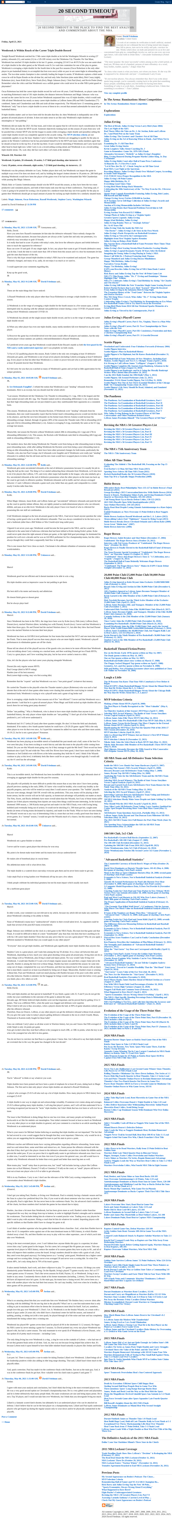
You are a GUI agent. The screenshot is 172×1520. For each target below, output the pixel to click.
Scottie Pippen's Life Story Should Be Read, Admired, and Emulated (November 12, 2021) (135, 388)
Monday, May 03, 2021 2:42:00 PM (20, 465)
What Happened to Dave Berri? (116, 1490)
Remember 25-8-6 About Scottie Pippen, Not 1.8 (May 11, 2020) (133, 380)
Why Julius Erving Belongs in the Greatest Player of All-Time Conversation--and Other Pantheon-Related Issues (132, 414)
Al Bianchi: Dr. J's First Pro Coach (120, 164)
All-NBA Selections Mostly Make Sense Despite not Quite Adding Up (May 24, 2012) (138, 800)
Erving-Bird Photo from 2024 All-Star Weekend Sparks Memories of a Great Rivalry (136, 307)
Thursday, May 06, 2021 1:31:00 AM (21, 1378)
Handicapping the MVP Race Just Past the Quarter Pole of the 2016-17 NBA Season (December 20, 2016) (136, 729)
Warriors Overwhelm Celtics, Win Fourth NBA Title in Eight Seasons (135, 1165)
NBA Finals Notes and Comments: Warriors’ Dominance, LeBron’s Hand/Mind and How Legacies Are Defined (134, 1279)
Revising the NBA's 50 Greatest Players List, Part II (127, 432)
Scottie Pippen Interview (115, 349)
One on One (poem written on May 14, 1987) (124, 658)
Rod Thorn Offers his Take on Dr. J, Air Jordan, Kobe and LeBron (134, 131)
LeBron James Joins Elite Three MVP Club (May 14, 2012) (131, 718)
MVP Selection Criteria (112, 1479)
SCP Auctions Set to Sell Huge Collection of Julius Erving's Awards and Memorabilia (136, 202)
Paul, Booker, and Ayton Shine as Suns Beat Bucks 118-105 (131, 1176)
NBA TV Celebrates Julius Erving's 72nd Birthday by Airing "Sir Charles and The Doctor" (138, 282)
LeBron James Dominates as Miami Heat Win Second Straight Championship (132, 1406)
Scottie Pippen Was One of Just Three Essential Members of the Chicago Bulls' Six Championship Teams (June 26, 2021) (137, 384)
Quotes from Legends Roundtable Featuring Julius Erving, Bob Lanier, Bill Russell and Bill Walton (136, 194)
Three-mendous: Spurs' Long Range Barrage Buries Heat (130, 1389)
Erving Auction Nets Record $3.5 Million (122, 212)
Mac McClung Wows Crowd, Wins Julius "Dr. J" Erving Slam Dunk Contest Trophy (135, 298)
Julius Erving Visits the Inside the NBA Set (123, 228)
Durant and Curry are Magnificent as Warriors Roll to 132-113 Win (135, 1294)
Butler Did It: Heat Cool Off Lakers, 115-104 (124, 1210)
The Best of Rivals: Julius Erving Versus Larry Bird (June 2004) (133, 126)
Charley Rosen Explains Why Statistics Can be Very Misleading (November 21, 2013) (133, 959)
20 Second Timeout (86, 11)
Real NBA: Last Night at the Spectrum (121, 169)
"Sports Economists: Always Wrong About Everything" (127, 1487)
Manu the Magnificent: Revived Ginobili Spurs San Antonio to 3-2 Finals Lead (137, 1395)
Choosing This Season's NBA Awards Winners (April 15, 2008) (132, 768)
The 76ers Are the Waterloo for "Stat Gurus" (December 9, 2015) (133, 974)
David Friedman (48, 281)
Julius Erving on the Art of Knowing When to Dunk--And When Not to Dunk (136, 140)
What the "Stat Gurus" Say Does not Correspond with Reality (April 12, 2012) (137, 950)
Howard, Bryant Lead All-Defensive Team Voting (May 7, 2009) (133, 771)
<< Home (6, 1422)
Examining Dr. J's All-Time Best (118, 143)
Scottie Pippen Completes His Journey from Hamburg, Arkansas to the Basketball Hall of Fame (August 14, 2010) (136, 367)
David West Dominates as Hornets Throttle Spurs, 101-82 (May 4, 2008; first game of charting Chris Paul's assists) (136, 869)
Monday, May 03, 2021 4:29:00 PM (20, 492)
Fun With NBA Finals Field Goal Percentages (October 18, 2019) (133, 984)
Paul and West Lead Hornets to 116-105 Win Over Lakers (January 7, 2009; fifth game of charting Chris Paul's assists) (136, 898)
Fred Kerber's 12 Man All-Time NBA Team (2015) (127, 469)
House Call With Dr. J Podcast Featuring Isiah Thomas (129, 256)
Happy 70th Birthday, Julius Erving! (120, 261)
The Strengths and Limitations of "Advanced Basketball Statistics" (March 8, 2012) (134, 945)
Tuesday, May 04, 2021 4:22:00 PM (20, 1069)
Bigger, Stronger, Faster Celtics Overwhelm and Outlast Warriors (134, 1155)
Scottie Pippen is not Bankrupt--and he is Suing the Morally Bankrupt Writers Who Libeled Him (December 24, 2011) (136, 371)
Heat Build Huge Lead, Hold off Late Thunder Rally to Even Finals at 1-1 (137, 1421)
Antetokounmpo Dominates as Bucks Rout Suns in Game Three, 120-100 (137, 1181)
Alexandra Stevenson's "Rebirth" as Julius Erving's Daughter (132, 154)
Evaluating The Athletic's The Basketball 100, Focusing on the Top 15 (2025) (135, 465)
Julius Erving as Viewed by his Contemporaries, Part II (129, 310)
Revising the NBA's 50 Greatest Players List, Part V (127, 439)
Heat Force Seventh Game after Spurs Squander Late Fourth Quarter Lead (136, 1399)
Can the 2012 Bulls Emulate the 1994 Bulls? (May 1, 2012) (130, 375)
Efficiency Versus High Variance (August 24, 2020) (127, 987)
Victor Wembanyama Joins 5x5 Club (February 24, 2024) (130, 848)
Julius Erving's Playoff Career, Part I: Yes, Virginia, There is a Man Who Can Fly (137, 322)
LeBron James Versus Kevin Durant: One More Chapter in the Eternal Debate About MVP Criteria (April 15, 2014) (136, 724)
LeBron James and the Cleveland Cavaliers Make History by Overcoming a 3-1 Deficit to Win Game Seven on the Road (137, 1330)
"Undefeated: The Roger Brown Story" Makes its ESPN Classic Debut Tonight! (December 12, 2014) (136, 567)
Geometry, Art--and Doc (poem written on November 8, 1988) (132, 666)
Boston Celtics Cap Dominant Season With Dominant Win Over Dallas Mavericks (136, 1111)
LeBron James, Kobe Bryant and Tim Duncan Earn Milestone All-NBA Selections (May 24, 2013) (136, 816)
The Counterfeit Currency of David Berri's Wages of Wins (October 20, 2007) (136, 864)
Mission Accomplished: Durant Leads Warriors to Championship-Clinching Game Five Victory (134, 1303)
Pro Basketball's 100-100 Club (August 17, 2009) (126, 840)
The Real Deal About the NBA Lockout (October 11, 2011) (128, 1458)
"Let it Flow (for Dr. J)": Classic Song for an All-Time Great (131, 166)
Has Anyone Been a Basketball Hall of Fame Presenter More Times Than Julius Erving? (137, 245)
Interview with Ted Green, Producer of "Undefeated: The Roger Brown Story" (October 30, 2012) (137, 544)
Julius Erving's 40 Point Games (118, 178)
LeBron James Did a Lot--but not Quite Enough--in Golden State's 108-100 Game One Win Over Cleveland (136, 1343)
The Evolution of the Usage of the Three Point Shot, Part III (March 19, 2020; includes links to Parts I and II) (136, 1023)
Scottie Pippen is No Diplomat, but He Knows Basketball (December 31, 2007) (136, 355)
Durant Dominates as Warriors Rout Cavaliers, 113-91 (128, 1291)
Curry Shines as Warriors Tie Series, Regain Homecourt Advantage (135, 1158)
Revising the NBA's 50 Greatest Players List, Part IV (128, 437)
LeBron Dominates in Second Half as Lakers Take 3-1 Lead (131, 1212)
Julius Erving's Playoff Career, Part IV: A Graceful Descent (131, 335)
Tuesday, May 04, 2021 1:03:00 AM (20, 738)
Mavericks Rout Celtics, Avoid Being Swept (124, 1107)
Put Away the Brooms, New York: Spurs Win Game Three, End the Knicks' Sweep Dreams (134, 1048)
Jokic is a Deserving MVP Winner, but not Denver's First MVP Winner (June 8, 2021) (136, 736)
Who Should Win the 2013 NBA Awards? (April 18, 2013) (130, 804)
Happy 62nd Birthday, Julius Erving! (121, 220)
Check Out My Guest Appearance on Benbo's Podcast (126, 1500)
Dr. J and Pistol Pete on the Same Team (122, 134)
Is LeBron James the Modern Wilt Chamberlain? (126, 1320)
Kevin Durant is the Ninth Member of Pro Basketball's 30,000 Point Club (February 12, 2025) (137, 636)
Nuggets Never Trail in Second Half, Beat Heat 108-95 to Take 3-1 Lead (136, 1135)
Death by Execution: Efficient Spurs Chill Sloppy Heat (128, 1383)
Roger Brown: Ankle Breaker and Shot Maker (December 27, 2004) (135, 538)
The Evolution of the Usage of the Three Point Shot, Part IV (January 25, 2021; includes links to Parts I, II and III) (137, 1027)
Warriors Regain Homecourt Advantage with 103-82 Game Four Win (135, 1352)
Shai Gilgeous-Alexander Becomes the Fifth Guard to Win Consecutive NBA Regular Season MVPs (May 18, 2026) (136, 750)
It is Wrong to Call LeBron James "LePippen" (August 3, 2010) (133, 363)
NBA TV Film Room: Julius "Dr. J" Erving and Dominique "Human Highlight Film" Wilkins (135, 277)
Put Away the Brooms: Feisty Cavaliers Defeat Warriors (129, 1299)
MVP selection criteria (77, 135)
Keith (43, 465)
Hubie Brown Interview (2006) (118, 527)
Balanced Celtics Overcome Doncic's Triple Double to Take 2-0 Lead (135, 1102)
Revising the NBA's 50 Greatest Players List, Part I (127, 429)
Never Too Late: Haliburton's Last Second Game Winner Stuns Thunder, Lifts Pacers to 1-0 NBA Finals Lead (137, 1070)
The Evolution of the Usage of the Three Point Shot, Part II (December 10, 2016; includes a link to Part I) (137, 1018)
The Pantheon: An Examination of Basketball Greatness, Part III (133, 405)
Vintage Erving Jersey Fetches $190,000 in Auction (127, 198)
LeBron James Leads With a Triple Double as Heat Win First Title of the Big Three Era (136, 1430)
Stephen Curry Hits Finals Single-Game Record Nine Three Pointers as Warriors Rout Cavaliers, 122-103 (136, 1266)
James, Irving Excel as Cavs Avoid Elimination (125, 1322)
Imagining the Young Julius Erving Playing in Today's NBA (131, 253)
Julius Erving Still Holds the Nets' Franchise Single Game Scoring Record (137, 285)
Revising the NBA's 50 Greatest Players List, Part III (128, 434)
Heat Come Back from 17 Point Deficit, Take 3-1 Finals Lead (131, 1426)
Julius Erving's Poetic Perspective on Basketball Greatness (130, 233)
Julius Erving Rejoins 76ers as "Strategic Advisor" (127, 223)
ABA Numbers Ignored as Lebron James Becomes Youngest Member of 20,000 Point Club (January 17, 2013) (136, 592)
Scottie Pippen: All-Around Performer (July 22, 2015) (128, 378)
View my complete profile (115, 93)
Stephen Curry (64, 199)
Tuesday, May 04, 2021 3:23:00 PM (20, 985)
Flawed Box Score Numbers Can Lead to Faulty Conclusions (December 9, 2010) (137, 938)
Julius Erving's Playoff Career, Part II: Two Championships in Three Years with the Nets (135, 327)
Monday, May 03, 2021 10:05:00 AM (20, 378)
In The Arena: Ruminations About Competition (125, 104)
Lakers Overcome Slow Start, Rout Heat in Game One (128, 1204)
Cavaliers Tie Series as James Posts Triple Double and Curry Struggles (136, 1347)
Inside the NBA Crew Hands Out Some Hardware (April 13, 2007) (134, 765)
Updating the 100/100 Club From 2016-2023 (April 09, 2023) (131, 845)
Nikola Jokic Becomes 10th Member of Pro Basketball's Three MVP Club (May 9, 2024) (137, 745)
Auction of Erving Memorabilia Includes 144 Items (127, 205)
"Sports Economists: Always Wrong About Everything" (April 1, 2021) (136, 994)
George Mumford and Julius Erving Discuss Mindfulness (130, 258)
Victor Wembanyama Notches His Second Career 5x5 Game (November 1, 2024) (137, 851)
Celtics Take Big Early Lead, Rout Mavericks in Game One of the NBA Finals (136, 1098)
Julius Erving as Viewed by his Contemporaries (125, 236)
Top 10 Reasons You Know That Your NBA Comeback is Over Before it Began (136, 682)
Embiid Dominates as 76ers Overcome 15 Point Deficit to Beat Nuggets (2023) (136, 513)
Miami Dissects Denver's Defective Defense (123, 1127)
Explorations (110, 115)
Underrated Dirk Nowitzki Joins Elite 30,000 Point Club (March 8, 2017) (137, 609)
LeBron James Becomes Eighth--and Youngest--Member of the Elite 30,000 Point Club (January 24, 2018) (138, 613)
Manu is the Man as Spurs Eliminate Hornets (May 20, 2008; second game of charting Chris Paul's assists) (137, 874)
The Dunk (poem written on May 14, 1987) (123, 655)
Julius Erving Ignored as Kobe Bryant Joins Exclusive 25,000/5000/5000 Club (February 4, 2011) (136, 583)
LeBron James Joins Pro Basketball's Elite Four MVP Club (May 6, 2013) (137, 720)
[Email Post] (16, 210)
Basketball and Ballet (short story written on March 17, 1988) (132, 661)
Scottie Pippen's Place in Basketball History (123, 351)
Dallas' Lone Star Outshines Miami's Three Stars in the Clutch (130, 1442)
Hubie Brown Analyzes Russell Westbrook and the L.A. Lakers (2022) (136, 516)
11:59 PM (31, 204)
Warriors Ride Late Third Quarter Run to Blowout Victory (131, 1153)
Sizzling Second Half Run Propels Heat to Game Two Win (130, 1386)
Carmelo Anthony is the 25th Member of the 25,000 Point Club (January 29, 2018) (137, 617)
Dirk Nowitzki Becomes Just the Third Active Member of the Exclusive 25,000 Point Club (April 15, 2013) (136, 601)
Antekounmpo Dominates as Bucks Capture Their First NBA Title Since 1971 (137, 1192)
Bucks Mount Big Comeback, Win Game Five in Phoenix (130, 1189)
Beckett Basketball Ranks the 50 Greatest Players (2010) (129, 474)
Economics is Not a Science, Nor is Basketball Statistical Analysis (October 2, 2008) (137, 878)
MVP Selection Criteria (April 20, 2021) (122, 732)
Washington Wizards (82, 199)
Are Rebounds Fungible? (20, 387)
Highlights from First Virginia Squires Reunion (125, 238)
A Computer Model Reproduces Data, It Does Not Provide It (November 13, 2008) (137, 887)
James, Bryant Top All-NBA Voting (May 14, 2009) (127, 773)
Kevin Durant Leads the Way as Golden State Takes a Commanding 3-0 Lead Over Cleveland (136, 1270)
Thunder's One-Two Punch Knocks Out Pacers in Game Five (132, 1081)
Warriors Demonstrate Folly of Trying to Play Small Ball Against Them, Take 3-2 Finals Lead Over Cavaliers (136, 1356)
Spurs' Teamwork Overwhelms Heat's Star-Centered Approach (133, 1372)
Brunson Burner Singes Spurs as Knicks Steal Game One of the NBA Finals (135, 1040)
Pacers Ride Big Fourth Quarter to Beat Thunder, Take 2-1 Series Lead (136, 1076)
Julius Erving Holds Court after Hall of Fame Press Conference (133, 161)
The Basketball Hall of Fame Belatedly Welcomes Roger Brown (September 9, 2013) (133, 562)
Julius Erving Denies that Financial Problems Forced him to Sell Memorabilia (133, 209)
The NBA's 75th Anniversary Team (120, 453)
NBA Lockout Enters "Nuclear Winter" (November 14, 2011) (130, 1463)
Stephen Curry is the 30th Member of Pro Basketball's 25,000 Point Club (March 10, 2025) (137, 641)
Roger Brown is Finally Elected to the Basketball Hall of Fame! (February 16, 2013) (137, 549)
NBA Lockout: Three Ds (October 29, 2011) (121, 1460)
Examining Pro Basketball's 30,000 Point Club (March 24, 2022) (133, 623)
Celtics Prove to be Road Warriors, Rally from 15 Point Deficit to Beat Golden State (136, 1149)
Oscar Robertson (31, 199)
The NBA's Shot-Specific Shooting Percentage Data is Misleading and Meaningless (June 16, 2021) (135, 998)
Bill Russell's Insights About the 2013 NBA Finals (126, 1403)
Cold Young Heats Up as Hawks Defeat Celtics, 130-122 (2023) (132, 499)
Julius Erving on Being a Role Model (120, 241)
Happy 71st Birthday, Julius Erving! (120, 266)
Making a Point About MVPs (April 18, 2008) (124, 704)
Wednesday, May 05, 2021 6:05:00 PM (21, 1351)
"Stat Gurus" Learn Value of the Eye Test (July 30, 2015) (130, 972)
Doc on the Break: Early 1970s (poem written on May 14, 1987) (133, 653)
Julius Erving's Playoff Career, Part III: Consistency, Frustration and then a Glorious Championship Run (138, 332)
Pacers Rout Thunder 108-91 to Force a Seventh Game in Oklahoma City (137, 1084)
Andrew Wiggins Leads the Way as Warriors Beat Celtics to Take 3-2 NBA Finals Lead (138, 1162)
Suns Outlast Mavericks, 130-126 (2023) (122, 505)
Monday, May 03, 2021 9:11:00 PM (20, 612)
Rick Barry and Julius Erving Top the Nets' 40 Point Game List (133, 273)
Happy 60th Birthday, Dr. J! (117, 181)
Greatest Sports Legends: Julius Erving (122, 218)
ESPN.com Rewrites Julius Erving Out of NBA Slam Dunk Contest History (134, 270)
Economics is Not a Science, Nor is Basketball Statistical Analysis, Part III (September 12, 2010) (137, 934)
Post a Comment (9, 1417)
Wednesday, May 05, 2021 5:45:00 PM (21, 1186)
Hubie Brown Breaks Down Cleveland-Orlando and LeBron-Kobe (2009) (137, 522)
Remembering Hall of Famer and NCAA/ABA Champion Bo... (130, 1482)
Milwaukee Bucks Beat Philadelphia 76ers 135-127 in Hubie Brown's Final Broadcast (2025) (138, 489)
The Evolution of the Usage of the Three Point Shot (127, 1015)
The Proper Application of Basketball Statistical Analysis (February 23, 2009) (136, 903)
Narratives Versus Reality (115, 264)
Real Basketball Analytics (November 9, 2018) (125, 977)
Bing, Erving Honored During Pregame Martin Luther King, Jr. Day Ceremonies (135, 157)
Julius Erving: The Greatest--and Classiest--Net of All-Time (131, 136)
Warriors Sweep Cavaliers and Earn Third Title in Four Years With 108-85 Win (137, 1275)
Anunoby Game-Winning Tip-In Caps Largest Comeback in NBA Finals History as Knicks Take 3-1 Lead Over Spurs (137, 1052)
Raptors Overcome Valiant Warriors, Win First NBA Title (130, 1249)
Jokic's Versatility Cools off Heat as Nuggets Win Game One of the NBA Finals (136, 1124)
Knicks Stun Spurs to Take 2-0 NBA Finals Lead (126, 1044)
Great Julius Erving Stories (116, 146)
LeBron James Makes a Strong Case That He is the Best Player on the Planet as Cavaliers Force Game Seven (136, 1326)
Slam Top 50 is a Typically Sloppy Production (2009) (128, 477)
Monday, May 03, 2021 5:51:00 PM (20, 555)
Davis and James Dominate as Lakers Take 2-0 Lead (128, 1207)
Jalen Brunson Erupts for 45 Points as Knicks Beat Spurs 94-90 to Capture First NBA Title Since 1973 (134, 1057)
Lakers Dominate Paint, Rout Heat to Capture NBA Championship (134, 1217)
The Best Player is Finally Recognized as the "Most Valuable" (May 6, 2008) (136, 707)
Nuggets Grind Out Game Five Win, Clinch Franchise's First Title (134, 1137)
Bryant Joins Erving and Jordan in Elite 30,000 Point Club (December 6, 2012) (137, 588)
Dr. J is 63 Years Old (113, 225)
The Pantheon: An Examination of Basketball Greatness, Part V (133, 411)
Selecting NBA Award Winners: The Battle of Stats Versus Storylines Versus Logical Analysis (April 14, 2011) (135, 714)
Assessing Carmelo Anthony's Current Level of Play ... (126, 1497)
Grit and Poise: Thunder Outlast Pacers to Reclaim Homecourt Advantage (137, 1079)
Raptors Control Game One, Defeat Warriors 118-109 (128, 1228)
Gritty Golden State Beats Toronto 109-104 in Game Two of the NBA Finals (135, 1232)
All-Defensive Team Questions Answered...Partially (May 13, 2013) (134, 813)
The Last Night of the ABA (116, 128)
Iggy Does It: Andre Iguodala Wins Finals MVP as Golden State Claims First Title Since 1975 (136, 1360)
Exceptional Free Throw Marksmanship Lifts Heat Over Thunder (134, 1424)
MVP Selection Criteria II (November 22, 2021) (125, 739)
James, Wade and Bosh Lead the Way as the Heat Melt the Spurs (133, 1391)
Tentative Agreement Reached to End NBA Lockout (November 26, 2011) (135, 1466)
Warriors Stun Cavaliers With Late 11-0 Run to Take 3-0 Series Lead (135, 1297)
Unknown (45, 555)
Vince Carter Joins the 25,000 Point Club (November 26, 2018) (132, 621)
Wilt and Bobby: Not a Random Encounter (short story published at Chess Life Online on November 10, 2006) (138, 669)
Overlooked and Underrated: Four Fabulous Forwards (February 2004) (137, 346)
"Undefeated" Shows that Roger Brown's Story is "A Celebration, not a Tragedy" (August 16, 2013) (136, 558)
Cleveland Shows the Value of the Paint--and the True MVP (131, 1349)
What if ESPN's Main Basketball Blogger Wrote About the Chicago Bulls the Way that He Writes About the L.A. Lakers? (137, 691)
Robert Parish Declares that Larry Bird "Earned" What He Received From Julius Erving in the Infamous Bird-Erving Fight (135, 289)
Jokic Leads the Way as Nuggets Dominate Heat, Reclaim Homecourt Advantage (135, 1131)
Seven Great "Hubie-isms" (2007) (119, 524)
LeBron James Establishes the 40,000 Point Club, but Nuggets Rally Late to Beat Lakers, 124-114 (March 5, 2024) (137, 632)
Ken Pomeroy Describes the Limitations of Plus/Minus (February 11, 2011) (137, 942)
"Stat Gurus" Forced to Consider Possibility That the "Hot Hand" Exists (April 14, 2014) (137, 968)
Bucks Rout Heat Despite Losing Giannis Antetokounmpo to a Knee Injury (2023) (138, 508)
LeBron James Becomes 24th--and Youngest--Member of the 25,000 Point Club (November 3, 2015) (137, 606)
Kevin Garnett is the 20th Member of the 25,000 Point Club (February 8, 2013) (137, 597)
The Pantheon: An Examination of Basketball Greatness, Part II (133, 403)
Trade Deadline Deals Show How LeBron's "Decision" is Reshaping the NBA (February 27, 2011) (137, 1454)
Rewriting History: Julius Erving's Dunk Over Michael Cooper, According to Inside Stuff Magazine (138, 172)
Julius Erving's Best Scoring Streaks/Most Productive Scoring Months (136, 248)
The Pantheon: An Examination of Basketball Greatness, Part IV (133, 408)
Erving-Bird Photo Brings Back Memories (123, 186)
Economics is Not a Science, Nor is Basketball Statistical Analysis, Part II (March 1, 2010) (137, 929)
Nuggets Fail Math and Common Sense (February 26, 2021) (131, 989)
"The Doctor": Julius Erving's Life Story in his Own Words (131, 231)
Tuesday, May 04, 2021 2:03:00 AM (20, 765)
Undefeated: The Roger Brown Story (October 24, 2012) (129, 540)
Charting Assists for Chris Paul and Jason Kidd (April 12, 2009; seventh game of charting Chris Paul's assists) (136, 920)
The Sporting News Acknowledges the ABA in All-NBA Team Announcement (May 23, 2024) (132, 825)
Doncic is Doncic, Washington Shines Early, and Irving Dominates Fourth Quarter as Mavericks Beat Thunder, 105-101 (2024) (137, 496)
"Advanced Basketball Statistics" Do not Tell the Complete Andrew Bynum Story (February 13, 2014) (134, 964)
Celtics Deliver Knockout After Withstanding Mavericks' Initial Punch (136, 1105)
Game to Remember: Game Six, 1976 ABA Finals (126, 151)
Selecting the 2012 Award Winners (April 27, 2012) (127, 792)
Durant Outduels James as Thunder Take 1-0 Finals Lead (130, 1419)
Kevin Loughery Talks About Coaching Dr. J (124, 149)
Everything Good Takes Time (117, 184)
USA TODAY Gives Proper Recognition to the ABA (127, 176)
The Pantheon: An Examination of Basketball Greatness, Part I (132, 400)
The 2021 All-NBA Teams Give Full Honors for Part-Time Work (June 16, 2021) (137, 821)
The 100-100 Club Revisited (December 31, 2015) (126, 843)
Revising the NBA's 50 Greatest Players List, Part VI (128, 442)
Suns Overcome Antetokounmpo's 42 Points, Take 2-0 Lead (131, 1179)
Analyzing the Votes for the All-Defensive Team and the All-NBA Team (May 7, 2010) (136, 777)
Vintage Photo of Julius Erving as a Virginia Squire (127, 215)
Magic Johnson (15, 199)
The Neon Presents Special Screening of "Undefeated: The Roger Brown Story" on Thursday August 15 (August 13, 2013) (137, 553)
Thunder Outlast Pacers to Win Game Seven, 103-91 (128, 1086)
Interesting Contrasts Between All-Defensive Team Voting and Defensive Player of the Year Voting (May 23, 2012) (137, 796)
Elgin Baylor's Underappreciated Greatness (121, 1492)
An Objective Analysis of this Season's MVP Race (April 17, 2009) (134, 711)
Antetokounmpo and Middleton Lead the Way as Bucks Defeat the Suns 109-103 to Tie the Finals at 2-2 (137, 1185)
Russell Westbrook (48, 199)
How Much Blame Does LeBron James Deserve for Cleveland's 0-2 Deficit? (134, 1316)
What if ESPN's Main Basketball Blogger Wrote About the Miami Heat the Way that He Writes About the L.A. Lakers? (138, 687)
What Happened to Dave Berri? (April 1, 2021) (125, 992)
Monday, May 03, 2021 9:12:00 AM (20, 281)
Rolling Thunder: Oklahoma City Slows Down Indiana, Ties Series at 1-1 (137, 1073)
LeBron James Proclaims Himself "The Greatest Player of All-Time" (135, 418)
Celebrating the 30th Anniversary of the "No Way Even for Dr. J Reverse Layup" (137, 190)
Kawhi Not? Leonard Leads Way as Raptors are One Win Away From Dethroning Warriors (136, 1241)
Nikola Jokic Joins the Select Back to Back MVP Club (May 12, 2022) (135, 742)
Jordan (47, 1186)
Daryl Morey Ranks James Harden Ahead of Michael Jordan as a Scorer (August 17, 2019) (137, 981)
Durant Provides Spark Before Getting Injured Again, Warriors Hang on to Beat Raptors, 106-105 (137, 1246)
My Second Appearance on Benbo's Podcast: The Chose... (128, 1477)
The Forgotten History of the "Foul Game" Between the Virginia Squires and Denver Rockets (137, 293)
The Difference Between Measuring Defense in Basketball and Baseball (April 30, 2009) (136, 925)
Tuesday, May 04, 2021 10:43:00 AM (20, 825)
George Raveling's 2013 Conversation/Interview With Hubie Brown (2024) (138, 492)
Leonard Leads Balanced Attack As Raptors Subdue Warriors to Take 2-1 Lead (137, 1237)
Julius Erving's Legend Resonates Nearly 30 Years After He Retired (134, 251)
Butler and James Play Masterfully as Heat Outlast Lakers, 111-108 (134, 1215)
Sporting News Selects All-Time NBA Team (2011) (126, 471)
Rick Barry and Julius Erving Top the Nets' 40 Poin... (126, 1484)
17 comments (7, 210)
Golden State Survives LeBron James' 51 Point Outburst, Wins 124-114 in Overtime (137, 1261)
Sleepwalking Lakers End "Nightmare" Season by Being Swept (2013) (136, 519)
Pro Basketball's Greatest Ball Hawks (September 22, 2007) (131, 837)
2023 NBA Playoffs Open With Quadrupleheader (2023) (129, 502)
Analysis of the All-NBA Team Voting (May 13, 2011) (128, 789)
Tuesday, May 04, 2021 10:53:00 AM (20, 904)
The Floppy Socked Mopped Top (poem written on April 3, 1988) (133, 663)
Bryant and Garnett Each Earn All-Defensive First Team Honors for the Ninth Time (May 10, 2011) (136, 786)
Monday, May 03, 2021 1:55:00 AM (20, 227)
